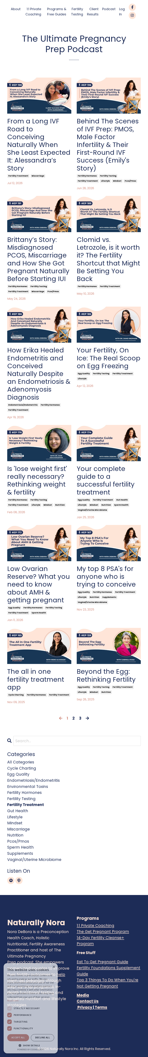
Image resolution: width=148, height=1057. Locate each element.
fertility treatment (18, 176)
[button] (30, 1045)
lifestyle (105, 181)
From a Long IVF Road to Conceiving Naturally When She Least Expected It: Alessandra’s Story (38, 144)
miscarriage (38, 176)
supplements (109, 597)
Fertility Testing (77, 11)
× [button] (53, 967)
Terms (101, 1007)
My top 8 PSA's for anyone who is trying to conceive (106, 576)
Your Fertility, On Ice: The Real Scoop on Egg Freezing (108, 358)
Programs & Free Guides (56, 11)
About (16, 9)
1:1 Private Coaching (33, 11)
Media (83, 995)
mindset (117, 181)
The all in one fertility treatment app (35, 679)
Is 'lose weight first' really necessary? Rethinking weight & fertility (37, 480)
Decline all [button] (42, 1037)
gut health (122, 500)
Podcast (109, 9)
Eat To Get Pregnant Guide (102, 961)
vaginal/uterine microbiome (92, 510)
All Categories (20, 762)
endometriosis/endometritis (23, 405)
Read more (13, 1000)
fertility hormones (87, 176)
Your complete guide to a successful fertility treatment (105, 480)
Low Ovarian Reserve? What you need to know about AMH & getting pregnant (38, 584)
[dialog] (31, 1008)
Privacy (84, 1007)
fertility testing (108, 176)
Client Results (93, 11)
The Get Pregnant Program (103, 931)
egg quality (84, 373)
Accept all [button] (18, 1037)
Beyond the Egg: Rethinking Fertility (106, 675)
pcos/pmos (130, 181)
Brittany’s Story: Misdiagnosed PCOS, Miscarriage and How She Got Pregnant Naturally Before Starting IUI (38, 259)
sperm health (121, 505)
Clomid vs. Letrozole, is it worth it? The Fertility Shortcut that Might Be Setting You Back (108, 259)
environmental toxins (27, 786)
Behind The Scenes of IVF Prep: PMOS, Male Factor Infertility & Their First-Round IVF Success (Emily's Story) (108, 144)
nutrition (60, 505)
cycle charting (16, 694)
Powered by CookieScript (30, 1049)
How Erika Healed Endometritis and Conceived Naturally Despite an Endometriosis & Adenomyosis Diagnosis (38, 373)
